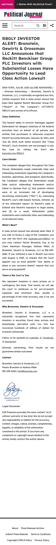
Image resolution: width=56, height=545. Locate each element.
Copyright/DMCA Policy (19, 540)
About (15, 528)
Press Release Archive (32, 528)
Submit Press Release (17, 534)
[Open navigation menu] (5, 25)
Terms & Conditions (41, 534)
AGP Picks (7, 4)
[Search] (38, 25)
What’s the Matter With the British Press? (29, 4)
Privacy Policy (42, 540)
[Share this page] (52, 25)
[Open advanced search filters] (44, 25)
